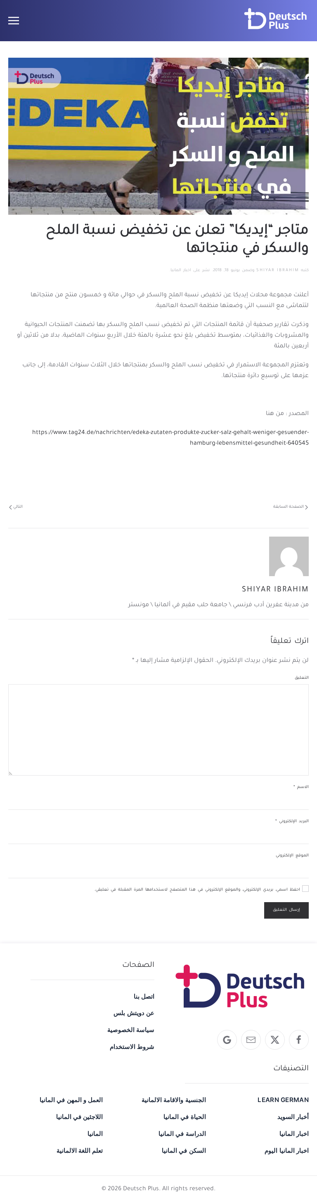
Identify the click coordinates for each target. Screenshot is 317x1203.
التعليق (302, 678)
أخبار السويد (293, 1117)
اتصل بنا (144, 996)
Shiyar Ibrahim (277, 270)
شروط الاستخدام (132, 1047)
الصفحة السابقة (288, 507)
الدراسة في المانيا (182, 1133)
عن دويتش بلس (134, 1013)
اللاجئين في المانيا (79, 1117)
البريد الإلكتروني (292, 821)
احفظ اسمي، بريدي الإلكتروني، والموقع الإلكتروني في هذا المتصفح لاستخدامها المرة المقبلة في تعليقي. (198, 890)
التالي (18, 507)
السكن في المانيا (184, 1150)
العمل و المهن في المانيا (71, 1100)
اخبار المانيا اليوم (287, 1150)
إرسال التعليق (286, 910)
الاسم (301, 787)
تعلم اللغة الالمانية (80, 1150)
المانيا (95, 1133)
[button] (13, 20)
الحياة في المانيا (184, 1117)
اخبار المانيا (180, 270)
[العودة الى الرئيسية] (276, 20)
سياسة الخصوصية (130, 1030)
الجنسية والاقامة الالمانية (174, 1100)
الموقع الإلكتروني (292, 856)
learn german (283, 1100)
